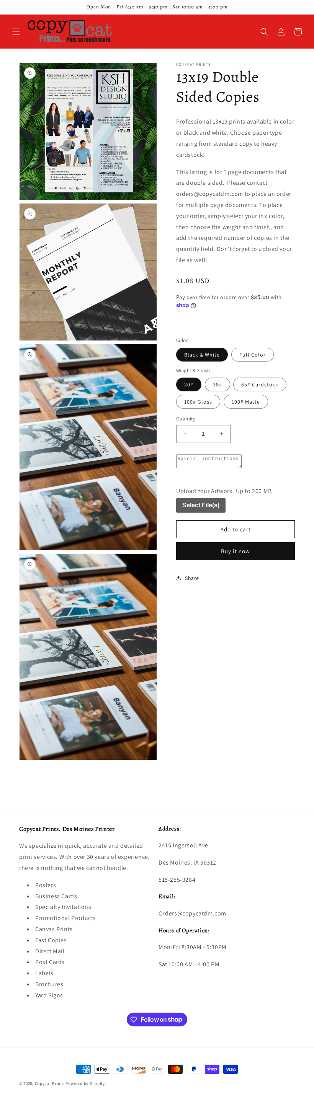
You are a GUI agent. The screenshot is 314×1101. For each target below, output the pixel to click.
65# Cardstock (259, 384)
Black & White (202, 354)
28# (217, 384)
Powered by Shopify (85, 1083)
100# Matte (246, 401)
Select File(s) (200, 505)
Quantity (185, 418)
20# (188, 384)
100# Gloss (198, 401)
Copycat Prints (50, 1083)
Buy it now (235, 551)
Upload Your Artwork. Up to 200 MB (224, 491)
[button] (16, 31)
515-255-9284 (177, 880)
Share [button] (192, 578)
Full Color (252, 354)
